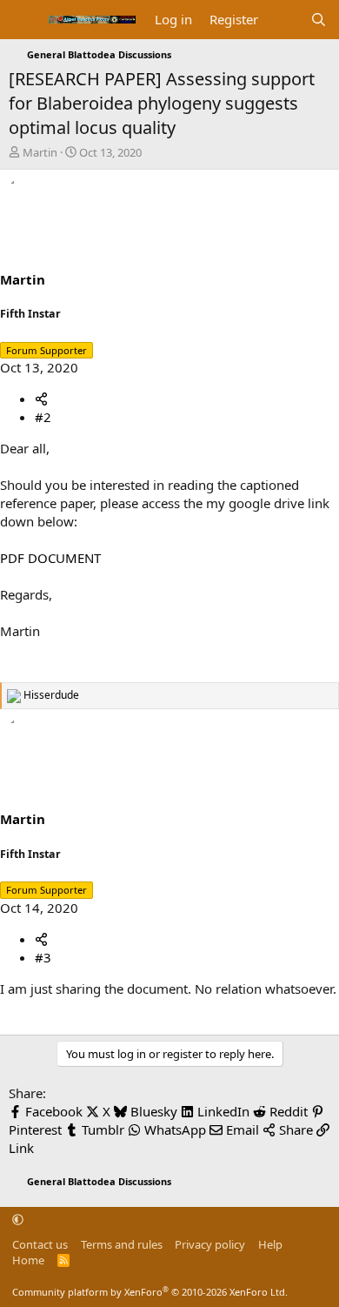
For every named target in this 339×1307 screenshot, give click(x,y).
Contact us (40, 1244)
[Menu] (23, 20)
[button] (18, 1220)
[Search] (319, 19)
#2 (43, 417)
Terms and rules (122, 1244)
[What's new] (284, 19)
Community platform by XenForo (150, 1291)
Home (28, 1260)
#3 (43, 957)
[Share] (41, 398)
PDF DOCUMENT (50, 557)
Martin (40, 152)
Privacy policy (210, 1244)
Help (270, 1244)
